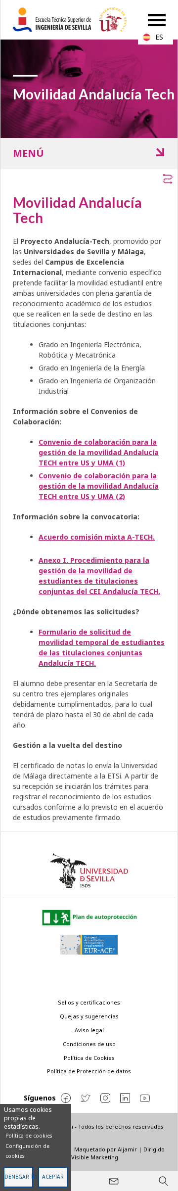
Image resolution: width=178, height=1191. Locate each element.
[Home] (73, 19)
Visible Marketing (94, 1157)
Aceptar (53, 1176)
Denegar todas (18, 1176)
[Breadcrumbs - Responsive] (89, 177)
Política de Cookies (89, 1057)
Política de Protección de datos (89, 1071)
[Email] (114, 1181)
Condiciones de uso (89, 1044)
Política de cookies (28, 1135)
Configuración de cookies (27, 1151)
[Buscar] (163, 1181)
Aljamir (127, 1149)
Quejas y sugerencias (89, 1016)
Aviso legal (89, 1030)
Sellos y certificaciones (89, 1002)
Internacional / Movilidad (95, 153)
